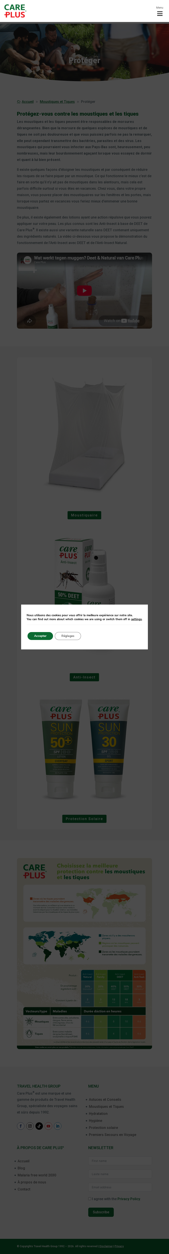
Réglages (67, 636)
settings (136, 619)
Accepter (40, 636)
